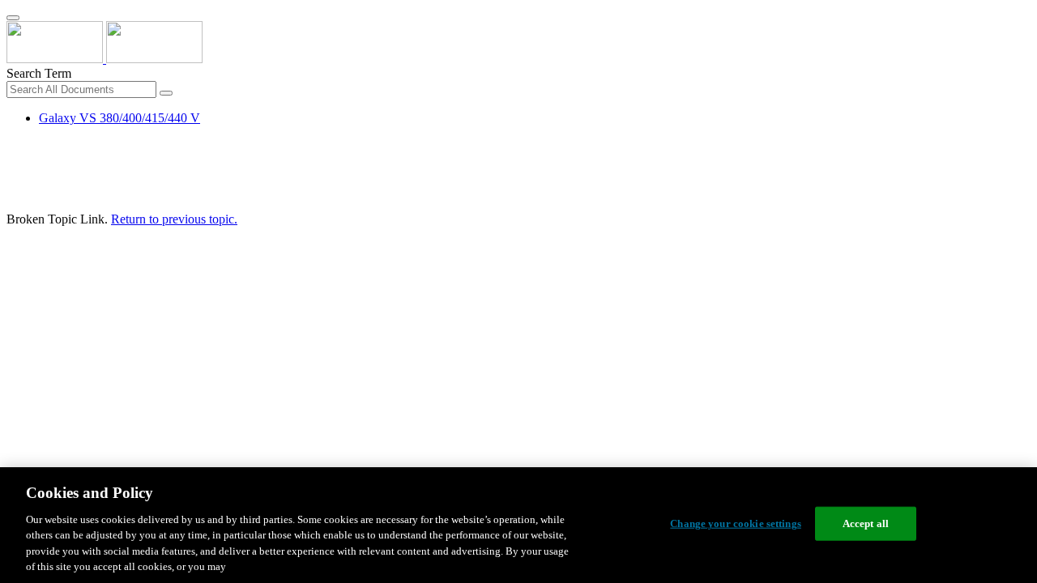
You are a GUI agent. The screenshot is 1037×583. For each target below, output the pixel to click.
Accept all (866, 523)
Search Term (38, 73)
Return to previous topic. (174, 219)
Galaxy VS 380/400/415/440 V (119, 118)
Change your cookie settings (735, 523)
